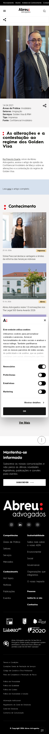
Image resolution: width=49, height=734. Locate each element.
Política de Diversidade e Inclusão (15, 694)
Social (30, 559)
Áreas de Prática (11, 542)
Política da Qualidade (11, 686)
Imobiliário (26, 108)
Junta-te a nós (34, 598)
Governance (33, 565)
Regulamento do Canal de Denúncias (17, 705)
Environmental (34, 552)
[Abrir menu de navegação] (4, 11)
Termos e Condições (10, 662)
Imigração (17, 111)
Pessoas (31, 591)
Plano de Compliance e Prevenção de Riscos (19, 675)
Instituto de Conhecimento (32, 3)
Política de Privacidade (11, 682)
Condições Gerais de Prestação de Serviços (19, 666)
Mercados (8, 562)
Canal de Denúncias (10, 709)
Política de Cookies (10, 690)
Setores (6, 549)
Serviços (7, 555)
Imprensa (12, 117)
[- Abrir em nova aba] (9, 621)
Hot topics (8, 578)
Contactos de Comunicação (13, 713)
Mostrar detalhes (32, 402)
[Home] (24, 510)
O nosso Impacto (36, 582)
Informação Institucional (11, 701)
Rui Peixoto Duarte (11, 159)
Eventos (7, 598)
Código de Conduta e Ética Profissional (17, 671)
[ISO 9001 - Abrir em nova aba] (6, 644)
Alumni (18, 3)
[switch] (42, 375)
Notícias (7, 585)
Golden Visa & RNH (22, 114)
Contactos (32, 605)
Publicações (9, 592)
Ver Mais (24, 422)
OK (24, 411)
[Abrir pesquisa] (44, 10)
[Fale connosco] (42, 730)
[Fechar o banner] (45, 320)
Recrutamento (8, 3)
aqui (9, 189)
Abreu (42, 302)
